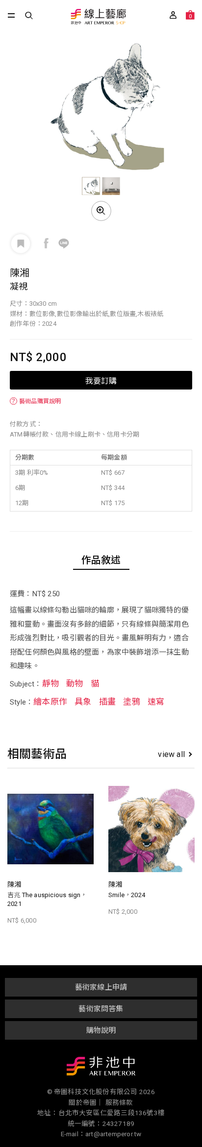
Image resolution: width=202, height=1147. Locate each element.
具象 (83, 702)
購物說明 (101, 1030)
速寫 (156, 702)
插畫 (107, 702)
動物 (74, 683)
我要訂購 (101, 380)
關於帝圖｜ (86, 1102)
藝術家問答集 (100, 1008)
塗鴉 (131, 702)
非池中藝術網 (101, 1068)
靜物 (50, 683)
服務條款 (119, 1102)
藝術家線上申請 (101, 987)
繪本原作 (50, 702)
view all (171, 754)
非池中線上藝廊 (98, 17)
